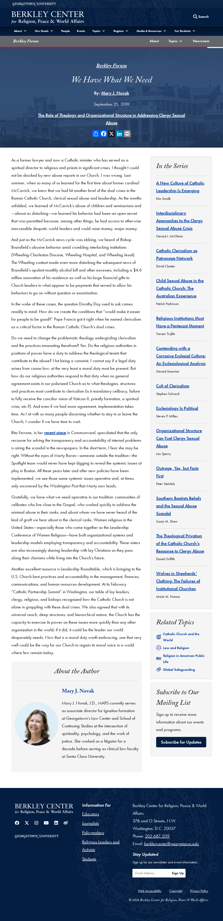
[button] (176, 41)
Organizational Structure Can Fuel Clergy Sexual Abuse (179, 438)
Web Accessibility (149, 891)
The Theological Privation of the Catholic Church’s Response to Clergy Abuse (180, 543)
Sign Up (178, 873)
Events (81, 31)
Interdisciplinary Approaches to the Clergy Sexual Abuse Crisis (179, 220)
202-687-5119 (157, 836)
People (65, 31)
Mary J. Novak (115, 93)
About (155, 40)
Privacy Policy (199, 891)
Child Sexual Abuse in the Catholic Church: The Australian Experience (180, 288)
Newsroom (202, 40)
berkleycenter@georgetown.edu (171, 843)
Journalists (90, 823)
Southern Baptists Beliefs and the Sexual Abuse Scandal (178, 505)
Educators (90, 814)
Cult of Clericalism (172, 386)
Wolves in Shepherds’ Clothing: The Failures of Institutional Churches (178, 581)
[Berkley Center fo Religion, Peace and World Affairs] (47, 17)
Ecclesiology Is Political (177, 408)
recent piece (55, 432)
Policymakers (93, 832)
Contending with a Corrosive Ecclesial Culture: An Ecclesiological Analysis (181, 355)
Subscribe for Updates (181, 742)
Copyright (175, 891)
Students (89, 859)
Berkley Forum (26, 41)
